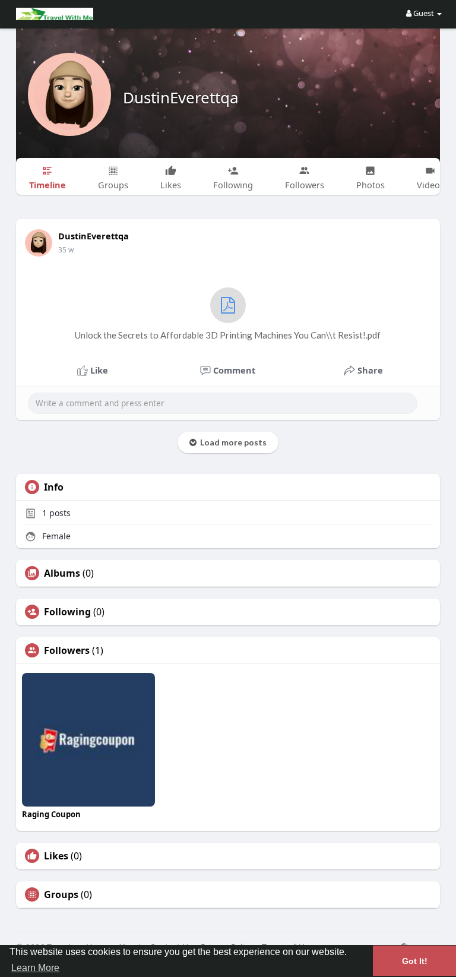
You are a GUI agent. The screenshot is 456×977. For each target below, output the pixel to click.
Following (67, 611)
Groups (61, 894)
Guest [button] (423, 13)
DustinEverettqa (181, 97)
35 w (66, 250)
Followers (67, 650)
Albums (62, 573)
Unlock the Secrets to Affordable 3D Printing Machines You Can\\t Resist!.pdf (228, 335)
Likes (56, 856)
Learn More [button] (35, 968)
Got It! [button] (415, 961)
